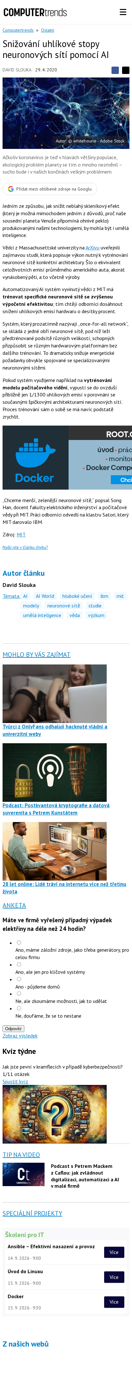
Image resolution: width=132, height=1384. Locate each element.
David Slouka (17, 70)
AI (25, 596)
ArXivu (92, 247)
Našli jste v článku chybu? (25, 547)
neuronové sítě (63, 605)
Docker (16, 1296)
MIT (21, 534)
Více (114, 1252)
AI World (45, 596)
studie (95, 605)
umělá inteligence (42, 615)
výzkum (96, 615)
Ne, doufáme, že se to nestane (48, 1016)
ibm (104, 596)
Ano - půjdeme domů (37, 986)
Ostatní (47, 30)
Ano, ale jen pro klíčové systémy (50, 972)
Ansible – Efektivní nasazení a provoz (51, 1246)
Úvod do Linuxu (25, 1271)
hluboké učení (77, 596)
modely (31, 605)
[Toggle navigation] (123, 12)
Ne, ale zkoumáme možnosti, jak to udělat (61, 1001)
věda (75, 615)
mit (120, 596)
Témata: (12, 596)
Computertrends (18, 30)
